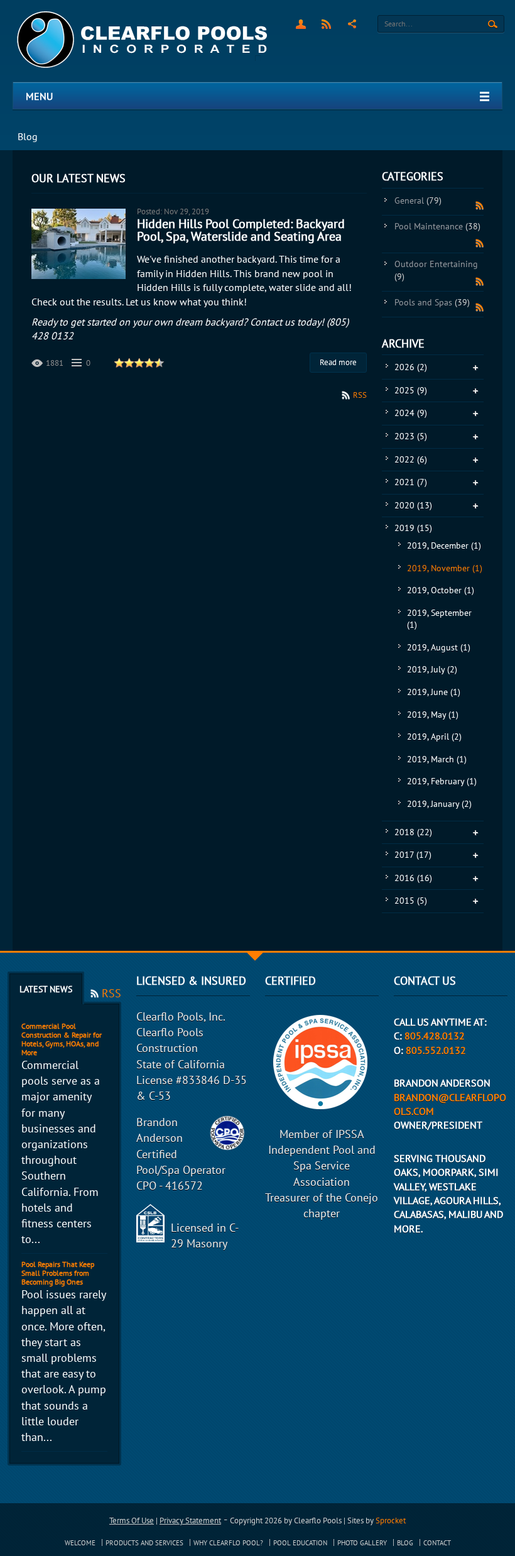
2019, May (432, 714)
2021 (410, 482)
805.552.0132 (436, 1050)
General (418, 200)
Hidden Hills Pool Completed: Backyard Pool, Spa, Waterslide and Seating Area (241, 230)
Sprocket (391, 1520)
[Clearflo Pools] (143, 40)
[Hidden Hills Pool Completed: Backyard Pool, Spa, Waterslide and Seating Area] (78, 244)
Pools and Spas (432, 302)
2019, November (444, 568)
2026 (410, 367)
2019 (413, 528)
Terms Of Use (131, 1520)
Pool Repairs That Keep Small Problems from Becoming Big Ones (57, 1272)
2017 (412, 854)
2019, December (444, 545)
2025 (410, 390)
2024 (410, 413)
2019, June (433, 692)
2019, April (434, 736)
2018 (413, 832)
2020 (413, 505)
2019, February (442, 781)
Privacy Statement (190, 1520)
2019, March (437, 759)
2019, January (439, 803)
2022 (410, 459)
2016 (413, 878)
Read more (338, 362)
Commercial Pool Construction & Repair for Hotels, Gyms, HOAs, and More (61, 1039)
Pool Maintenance (437, 226)
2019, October (440, 590)
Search (492, 24)
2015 (410, 900)
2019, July (432, 669)
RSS (326, 23)
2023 (410, 436)
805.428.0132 (434, 1035)
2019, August (438, 647)
